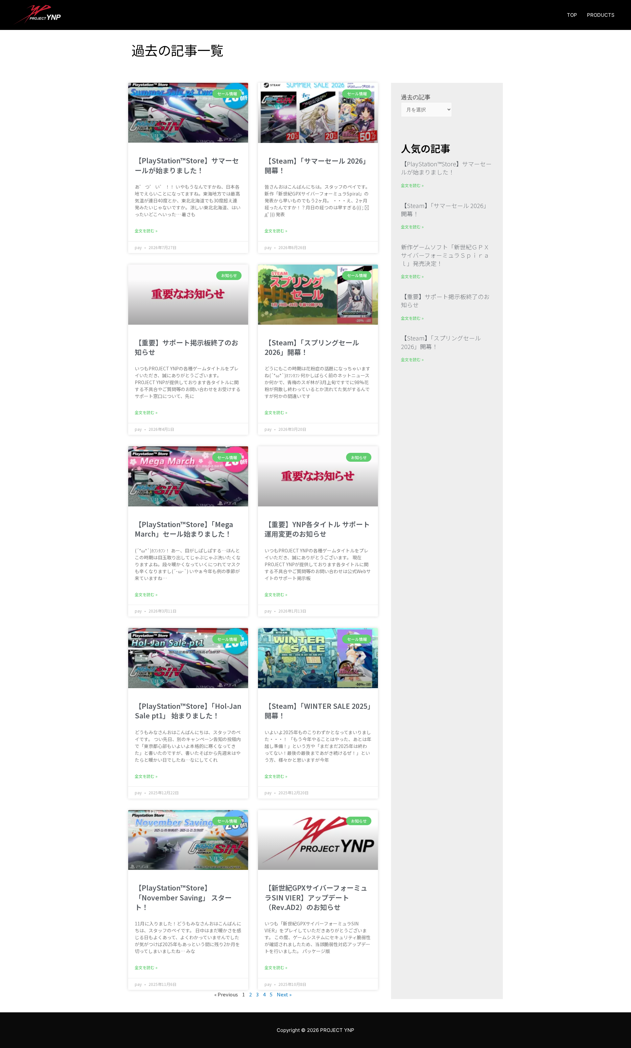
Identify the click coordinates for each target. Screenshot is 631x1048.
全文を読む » (146, 230)
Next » (284, 994)
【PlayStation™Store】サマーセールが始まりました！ (187, 165)
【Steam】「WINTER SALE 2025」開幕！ (318, 710)
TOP (572, 15)
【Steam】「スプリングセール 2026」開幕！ (312, 347)
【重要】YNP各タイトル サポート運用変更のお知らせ (317, 529)
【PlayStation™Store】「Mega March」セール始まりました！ (184, 529)
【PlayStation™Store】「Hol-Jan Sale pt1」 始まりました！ (188, 710)
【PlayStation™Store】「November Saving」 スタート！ (183, 897)
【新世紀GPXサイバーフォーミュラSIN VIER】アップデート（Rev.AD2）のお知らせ (316, 897)
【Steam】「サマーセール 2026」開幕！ (317, 165)
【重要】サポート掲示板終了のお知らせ (186, 347)
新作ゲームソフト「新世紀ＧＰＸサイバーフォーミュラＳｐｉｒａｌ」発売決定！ (445, 255)
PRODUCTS (601, 15)
